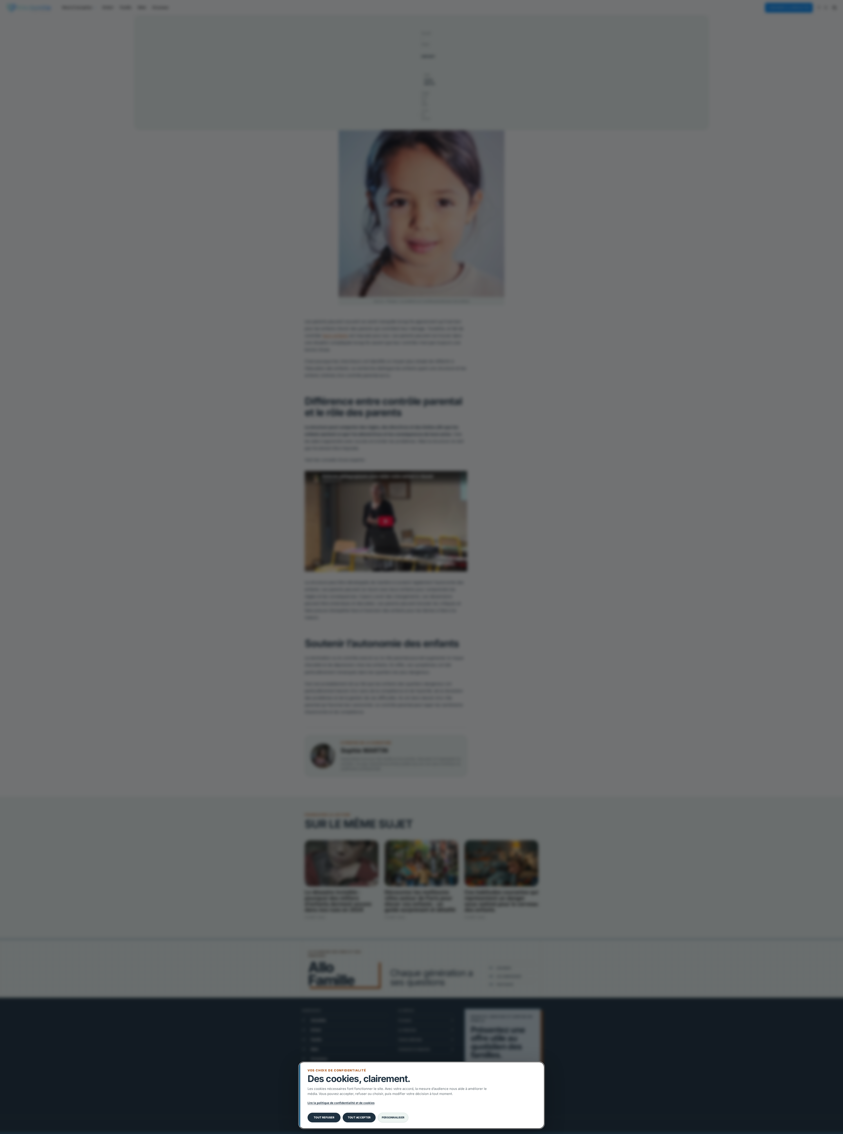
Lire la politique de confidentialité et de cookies (341, 1103)
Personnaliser (393, 1117)
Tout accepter (359, 1117)
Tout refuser (324, 1117)
